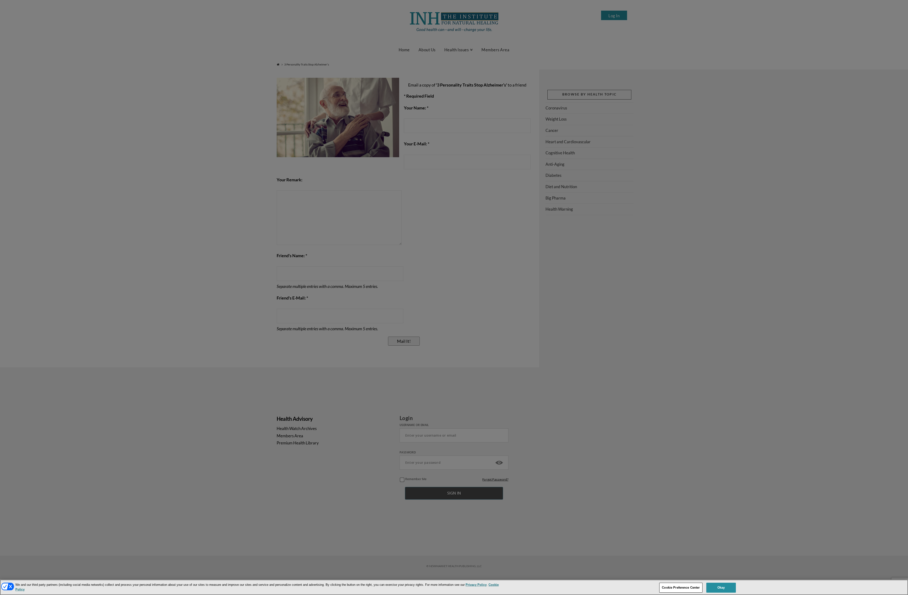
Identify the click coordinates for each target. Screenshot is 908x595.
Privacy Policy (476, 584)
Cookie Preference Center (681, 587)
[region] (454, 587)
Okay (721, 587)
